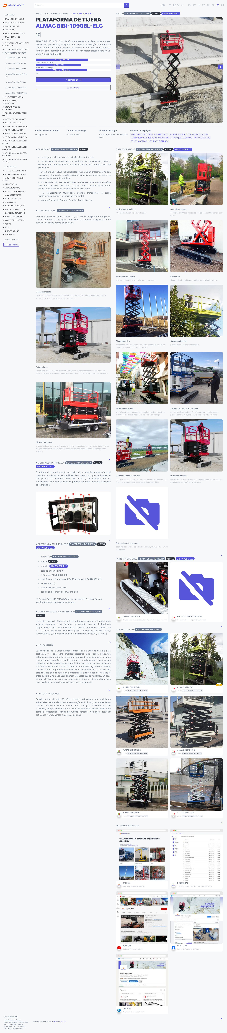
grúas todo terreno (14, 19)
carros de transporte (15, 119)
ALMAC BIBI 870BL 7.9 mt (16, 63)
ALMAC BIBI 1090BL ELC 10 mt (16, 75)
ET (203, 5)
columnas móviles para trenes (14, 160)
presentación (138, 134)
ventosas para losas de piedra (14, 142)
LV (198, 5)
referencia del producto (144, 138)
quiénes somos (12, 231)
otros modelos (139, 141)
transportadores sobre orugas (14, 114)
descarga (74, 87)
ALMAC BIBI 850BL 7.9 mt (16, 58)
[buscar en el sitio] (126, 5)
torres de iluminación (15, 171)
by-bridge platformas (15, 191)
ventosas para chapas (15, 134)
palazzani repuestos (14, 206)
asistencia (9, 235)
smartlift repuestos (14, 220)
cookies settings (11, 245)
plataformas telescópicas (9, 102)
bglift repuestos (13, 199)
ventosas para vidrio (15, 130)
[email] (170, 5)
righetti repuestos (14, 217)
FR (213, 5)
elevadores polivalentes (16, 126)
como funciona (175, 134)
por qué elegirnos (182, 138)
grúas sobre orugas (14, 22)
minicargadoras (12, 188)
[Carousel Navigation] (169, 67)
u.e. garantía (164, 138)
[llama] (174, 5)
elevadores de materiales (17, 49)
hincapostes (11, 184)
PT (222, 5)
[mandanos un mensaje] (178, 5)
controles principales (196, 134)
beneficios (159, 134)
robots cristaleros (14, 123)
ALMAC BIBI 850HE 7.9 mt (16, 82)
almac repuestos (13, 195)
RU (208, 5)
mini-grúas (10, 30)
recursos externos (158, 141)
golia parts (10, 202)
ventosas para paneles (16, 137)
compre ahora (74, 79)
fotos (149, 134)
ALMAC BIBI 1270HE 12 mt (16, 87)
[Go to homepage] (12, 3)
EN (189, 5)
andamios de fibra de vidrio (13, 179)
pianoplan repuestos (15, 209)
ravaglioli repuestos (15, 213)
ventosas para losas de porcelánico (14, 148)
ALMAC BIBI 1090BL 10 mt (16, 69)
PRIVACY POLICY (11, 240)
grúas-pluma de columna (11, 38)
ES (218, 5)
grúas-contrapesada (15, 33)
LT (194, 5)
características (202, 138)
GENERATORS (10, 167)
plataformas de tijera (15, 53)
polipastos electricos (15, 174)
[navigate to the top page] (110, 207)
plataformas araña (14, 97)
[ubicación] (182, 5)
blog (7, 227)
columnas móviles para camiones (14, 154)
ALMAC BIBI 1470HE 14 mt (16, 93)
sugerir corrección (58, 1021)
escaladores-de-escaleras (11, 108)
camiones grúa (12, 26)
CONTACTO (9, 15)
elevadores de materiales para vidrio (15, 44)
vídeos (8, 224)
